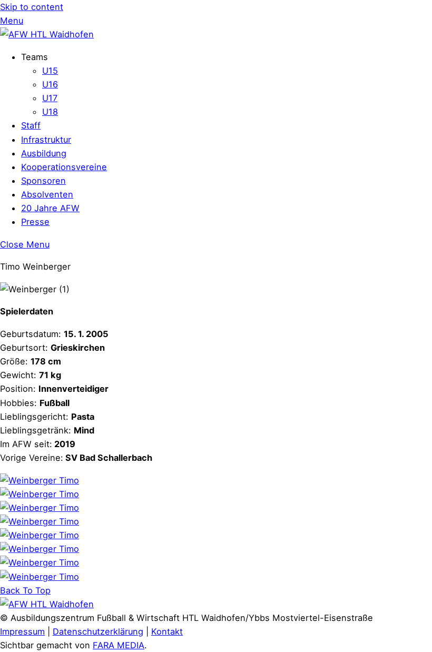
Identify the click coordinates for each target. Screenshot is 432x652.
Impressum (22, 631)
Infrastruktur (46, 139)
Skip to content (31, 7)
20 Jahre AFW (50, 208)
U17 (49, 98)
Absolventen (47, 194)
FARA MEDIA (118, 645)
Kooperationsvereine (64, 167)
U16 (50, 84)
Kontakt (167, 631)
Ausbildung (43, 153)
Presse (35, 221)
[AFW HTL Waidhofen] (47, 34)
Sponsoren (43, 180)
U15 (50, 70)
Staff (31, 125)
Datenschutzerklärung (98, 631)
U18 (50, 111)
